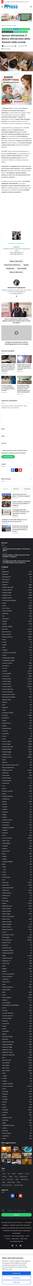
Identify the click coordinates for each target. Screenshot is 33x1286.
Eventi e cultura (6, 741)
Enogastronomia (6, 728)
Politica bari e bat (7, 906)
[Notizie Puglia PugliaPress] (11, 7)
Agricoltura (5, 574)
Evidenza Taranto (7, 757)
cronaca (27, 1173)
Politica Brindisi (6, 908)
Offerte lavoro (6, 895)
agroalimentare (6, 577)
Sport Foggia (5, 1065)
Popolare (5, 489)
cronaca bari (5, 676)
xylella (4, 1138)
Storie (4, 1073)
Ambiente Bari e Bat (7, 587)
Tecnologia (5, 1091)
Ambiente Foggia (11, 25)
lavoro (4, 835)
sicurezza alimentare (8, 1013)
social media (5, 1023)
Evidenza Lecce (6, 754)
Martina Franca (23, 1176)
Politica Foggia (6, 913)
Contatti (8, 1238)
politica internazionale (8, 916)
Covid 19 (4, 668)
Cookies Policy (15, 1238)
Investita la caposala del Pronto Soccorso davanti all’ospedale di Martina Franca (20, 528)
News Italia (5, 882)
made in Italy (5, 840)
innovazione (5, 825)
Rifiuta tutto (16, 1282)
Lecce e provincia (7, 838)
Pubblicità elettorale (7, 953)
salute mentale (6, 989)
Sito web (3, 443)
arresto (4, 605)
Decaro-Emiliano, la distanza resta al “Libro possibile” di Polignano (21, 503)
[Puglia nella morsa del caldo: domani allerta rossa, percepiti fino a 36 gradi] (24, 359)
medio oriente (6, 851)
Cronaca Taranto (7, 686)
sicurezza (4, 1010)
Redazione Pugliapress (9, 46)
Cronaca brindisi (6, 678)
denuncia (4, 702)
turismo (4, 1107)
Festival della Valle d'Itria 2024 (10, 765)
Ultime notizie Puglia (7, 1185)
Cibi (5, 869)
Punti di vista (5, 963)
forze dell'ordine (6, 778)
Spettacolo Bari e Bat (8, 1041)
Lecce (16, 1176)
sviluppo (4, 1081)
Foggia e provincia (7, 32)
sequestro (5, 1000)
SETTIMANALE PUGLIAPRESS (10, 1005)
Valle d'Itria (5, 1120)
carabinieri (20, 1173)
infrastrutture (5, 822)
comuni (4, 655)
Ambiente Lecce (6, 595)
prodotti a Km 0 (6, 942)
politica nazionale (7, 921)
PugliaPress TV (6, 961)
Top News (5, 1099)
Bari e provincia (6, 631)
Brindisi (13, 1173)
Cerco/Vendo (7, 1236)
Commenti (27, 489)
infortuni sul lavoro (7, 819)
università (5, 1112)
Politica (4, 903)
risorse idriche (6, 981)
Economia (5, 715)
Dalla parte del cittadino (8, 697)
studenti (4, 1078)
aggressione (5, 571)
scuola (25, 32)
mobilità (4, 859)
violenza (4, 1128)
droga (3, 710)
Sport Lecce (5, 1068)
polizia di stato (24, 1179)
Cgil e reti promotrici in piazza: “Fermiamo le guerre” (21, 495)
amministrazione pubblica (9, 600)
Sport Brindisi (5, 1062)
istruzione (5, 833)
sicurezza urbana (7, 1018)
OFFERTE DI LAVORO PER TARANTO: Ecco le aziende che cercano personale (14, 520)
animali (4, 603)
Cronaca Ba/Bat (6, 673)
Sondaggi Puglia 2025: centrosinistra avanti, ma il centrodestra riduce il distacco (20, 512)
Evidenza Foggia (24, 29)
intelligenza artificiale (8, 827)
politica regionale (7, 924)
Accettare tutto (16, 1273)
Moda (3, 864)
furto (3, 785)
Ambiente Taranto (7, 597)
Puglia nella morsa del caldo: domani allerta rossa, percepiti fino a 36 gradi (24, 367)
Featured (4, 762)
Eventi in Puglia (6, 744)
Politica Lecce (6, 919)
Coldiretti (4, 650)
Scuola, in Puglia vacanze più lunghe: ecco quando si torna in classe (8, 388)
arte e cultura (6, 608)
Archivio (27, 1236)
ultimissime (5, 1109)
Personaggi (5, 900)
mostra (4, 872)
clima (3, 647)
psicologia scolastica (8, 950)
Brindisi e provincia (7, 637)
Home (4, 25)
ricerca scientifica (7, 976)
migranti (4, 856)
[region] (16, 1270)
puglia (26, 265)
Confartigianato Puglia (8, 660)
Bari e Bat (5, 629)
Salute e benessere (7, 987)
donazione (5, 707)
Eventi (4, 738)
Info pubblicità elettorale (16, 1241)
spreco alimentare (17, 272)
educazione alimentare (12, 265)
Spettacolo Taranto (7, 1052)
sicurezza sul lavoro (7, 1015)
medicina (4, 848)
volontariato (5, 1136)
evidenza (4, 1176)
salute (4, 984)
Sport (3, 1057)
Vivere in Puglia (6, 1133)
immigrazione (5, 799)
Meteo (4, 853)
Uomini (4, 1115)
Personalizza (16, 1278)
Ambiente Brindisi (7, 590)
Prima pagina (17, 32)
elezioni (4, 720)
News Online (5, 885)
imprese (4, 801)
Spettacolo (5, 1039)
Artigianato (5, 613)
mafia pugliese (6, 843)
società (4, 1028)
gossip (4, 793)
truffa (3, 1104)
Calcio (4, 639)
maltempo (5, 846)
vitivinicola (5, 1130)
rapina (4, 966)
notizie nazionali (6, 893)
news (3, 880)
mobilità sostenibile (7, 861)
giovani (4, 788)
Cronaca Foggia (6, 681)
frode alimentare (6, 780)
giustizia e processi (7, 791)
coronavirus (5, 665)
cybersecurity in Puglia (8, 694)
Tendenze (5, 1094)
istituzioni (4, 830)
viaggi (4, 1122)
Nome (3, 429)
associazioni (5, 618)
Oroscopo (5, 898)
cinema (4, 642)
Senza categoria (6, 997)
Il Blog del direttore (7, 796)
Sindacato (5, 1021)
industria (4, 817)
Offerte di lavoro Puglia (18, 1236)
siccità (4, 1008)
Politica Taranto (6, 927)
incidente (4, 809)
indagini (4, 814)
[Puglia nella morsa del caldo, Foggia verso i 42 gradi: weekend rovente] (6, 1149)
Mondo (4, 866)
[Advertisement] (16, 212)
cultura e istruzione (7, 691)
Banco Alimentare (17, 261)
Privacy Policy (23, 1238)
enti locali (4, 731)
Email (3, 436)
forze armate (5, 775)
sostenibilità (22, 268)
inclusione (5, 812)
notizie (17, 1179)
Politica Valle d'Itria (7, 929)
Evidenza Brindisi (6, 749)
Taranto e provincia (7, 1086)
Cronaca (4, 671)
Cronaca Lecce (6, 684)
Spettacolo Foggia (7, 1047)
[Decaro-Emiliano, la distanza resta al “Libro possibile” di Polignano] (6, 504)
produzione (5, 945)
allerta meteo (5, 579)
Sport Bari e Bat (6, 1060)
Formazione (5, 772)
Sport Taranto (6, 1070)
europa (4, 736)
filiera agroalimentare (8, 767)
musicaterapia (6, 877)
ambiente (4, 584)
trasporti (4, 1102)
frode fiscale (5, 783)
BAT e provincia (6, 634)
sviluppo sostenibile (7, 1083)
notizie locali (5, 890)
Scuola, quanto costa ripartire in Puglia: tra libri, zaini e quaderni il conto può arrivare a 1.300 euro (8, 368)
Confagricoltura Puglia (8, 658)
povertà (4, 932)
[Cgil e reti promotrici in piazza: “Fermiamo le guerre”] (6, 496)
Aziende (4, 624)
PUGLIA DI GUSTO (7, 958)
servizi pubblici (6, 1002)
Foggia (10, 1176)
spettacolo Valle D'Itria (8, 1055)
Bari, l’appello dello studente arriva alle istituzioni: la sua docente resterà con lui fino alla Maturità (23, 389)
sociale (4, 1026)
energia (4, 725)
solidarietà (10, 268)
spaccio (4, 1034)
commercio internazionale (9, 652)
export (4, 759)
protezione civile (6, 947)
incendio (4, 804)
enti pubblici (5, 733)
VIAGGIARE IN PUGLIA (8, 1125)
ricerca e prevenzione (8, 974)
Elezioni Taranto (6, 723)
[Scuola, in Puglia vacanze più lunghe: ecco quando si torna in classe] (8, 380)
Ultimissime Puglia (18, 1185)
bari (9, 1173)
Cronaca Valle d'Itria (7, 689)
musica (4, 874)
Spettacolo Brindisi (7, 1044)
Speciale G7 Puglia (7, 1036)
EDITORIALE (5, 718)
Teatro (4, 1089)
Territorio (4, 1096)
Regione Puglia (11, 1182)
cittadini (4, 644)
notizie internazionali (7, 887)
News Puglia (10, 1179)
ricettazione (5, 979)
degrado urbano (6, 699)
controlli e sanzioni (7, 663)
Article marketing (7, 610)
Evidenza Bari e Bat (7, 746)
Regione (4, 968)
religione (4, 971)
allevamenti (5, 582)
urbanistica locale (7, 1117)
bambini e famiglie (7, 626)
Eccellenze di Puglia (7, 712)
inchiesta (4, 806)
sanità (4, 992)
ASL (3, 616)
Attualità (16, 29)
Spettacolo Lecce (7, 1049)
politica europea (6, 911)
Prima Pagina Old (7, 940)
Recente (16, 489)
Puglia (4, 955)
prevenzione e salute (8, 934)
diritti (3, 705)
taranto (18, 1182)
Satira (5, 1076)
